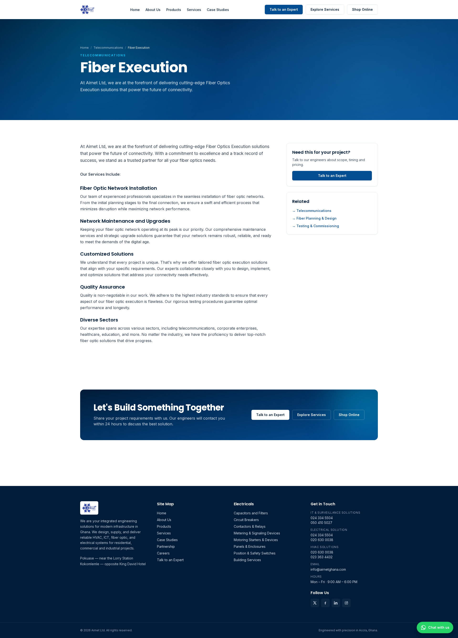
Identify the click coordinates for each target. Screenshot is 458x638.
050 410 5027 (321, 523)
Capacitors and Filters (251, 513)
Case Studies (218, 10)
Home (135, 10)
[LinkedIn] (336, 603)
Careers (163, 553)
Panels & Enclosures (249, 546)
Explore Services (325, 9)
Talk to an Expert (284, 9)
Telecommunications (108, 47)
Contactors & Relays (249, 526)
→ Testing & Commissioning (315, 226)
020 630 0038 (322, 540)
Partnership (166, 546)
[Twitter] (315, 603)
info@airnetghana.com (328, 569)
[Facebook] (325, 603)
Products (173, 10)
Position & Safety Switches (255, 553)
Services (194, 10)
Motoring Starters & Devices (256, 540)
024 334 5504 (322, 518)
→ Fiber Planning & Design (314, 218)
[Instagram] (346, 603)
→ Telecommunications (311, 211)
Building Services (247, 560)
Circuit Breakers (246, 520)
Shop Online (362, 9)
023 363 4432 (322, 557)
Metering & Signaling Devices (257, 533)
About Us (153, 10)
